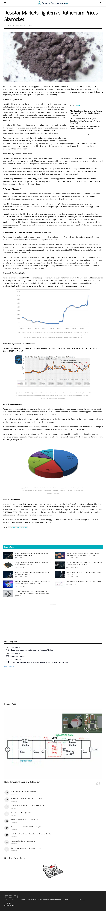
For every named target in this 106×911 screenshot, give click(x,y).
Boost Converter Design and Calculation (24, 791)
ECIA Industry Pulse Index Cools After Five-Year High (84, 582)
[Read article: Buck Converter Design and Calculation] (53, 744)
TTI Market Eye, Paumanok (18, 527)
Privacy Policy (32, 900)
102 (25, 577)
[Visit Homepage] (52, 3)
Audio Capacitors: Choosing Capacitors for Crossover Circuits (31, 834)
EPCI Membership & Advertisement (50, 900)
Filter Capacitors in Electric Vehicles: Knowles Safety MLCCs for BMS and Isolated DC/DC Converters (86, 113)
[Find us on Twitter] (84, 899)
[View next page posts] (88, 134)
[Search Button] (101, 3)
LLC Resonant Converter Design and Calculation (26, 798)
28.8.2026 (19, 558)
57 (24, 596)
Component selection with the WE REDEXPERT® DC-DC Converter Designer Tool (39, 662)
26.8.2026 (70, 558)
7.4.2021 (6, 25)
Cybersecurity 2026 (18, 656)
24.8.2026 (19, 567)
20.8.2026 (70, 567)
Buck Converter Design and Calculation (22, 782)
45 (25, 586)
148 (77, 577)
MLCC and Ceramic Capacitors (21, 813)
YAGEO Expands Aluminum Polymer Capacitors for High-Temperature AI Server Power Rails (85, 121)
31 (77, 558)
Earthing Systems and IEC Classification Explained (27, 806)
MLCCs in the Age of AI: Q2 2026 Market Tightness (27, 827)
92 (77, 584)
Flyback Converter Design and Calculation (24, 820)
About (66, 900)
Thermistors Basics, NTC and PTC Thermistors (26, 848)
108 (77, 567)
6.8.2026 (18, 596)
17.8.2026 (70, 577)
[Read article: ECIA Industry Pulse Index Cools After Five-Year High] (60, 584)
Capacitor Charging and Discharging (23, 841)
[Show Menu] (5, 3)
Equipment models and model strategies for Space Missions (32, 650)
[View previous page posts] (84, 134)
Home (23, 900)
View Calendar (9, 667)
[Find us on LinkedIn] (80, 900)
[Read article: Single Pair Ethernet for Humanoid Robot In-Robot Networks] (60, 575)
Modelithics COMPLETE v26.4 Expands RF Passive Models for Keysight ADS (84, 127)
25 (25, 567)
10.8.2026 (70, 584)
